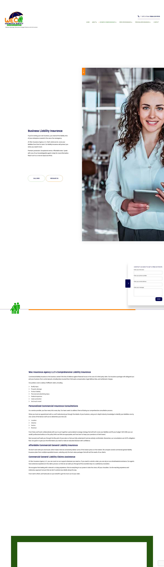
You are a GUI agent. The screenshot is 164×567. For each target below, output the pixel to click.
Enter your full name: (131, 270)
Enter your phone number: (132, 276)
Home (88, 22)
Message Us (54, 178)
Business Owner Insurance (107, 22)
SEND (151, 299)
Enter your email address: (132, 282)
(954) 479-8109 (155, 16)
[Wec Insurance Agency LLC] (14, 19)
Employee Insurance (125, 22)
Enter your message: (131, 287)
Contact (156, 22)
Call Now (36, 178)
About (94, 22)
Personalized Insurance (142, 22)
